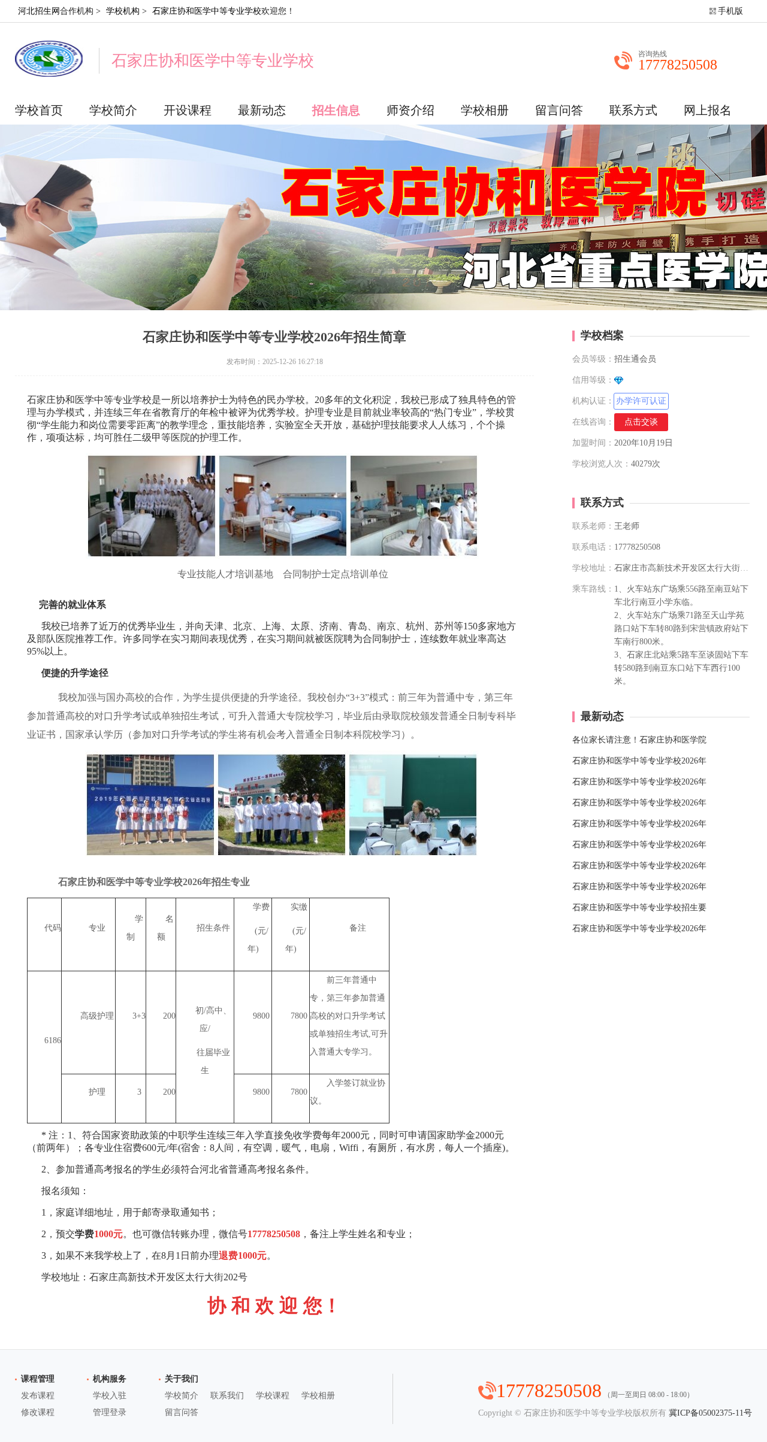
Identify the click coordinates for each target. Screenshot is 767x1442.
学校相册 (485, 110)
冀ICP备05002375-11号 (710, 1412)
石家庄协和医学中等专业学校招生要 (639, 907)
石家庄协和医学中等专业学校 (206, 11)
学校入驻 (109, 1395)
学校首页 (39, 110)
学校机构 (123, 11)
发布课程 (38, 1395)
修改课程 (38, 1412)
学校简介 (113, 110)
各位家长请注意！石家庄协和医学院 (639, 739)
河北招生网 (39, 11)
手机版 (730, 11)
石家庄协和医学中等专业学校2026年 (639, 760)
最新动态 (262, 110)
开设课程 (188, 110)
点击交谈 (641, 421)
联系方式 (633, 110)
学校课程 (272, 1395)
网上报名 (708, 110)
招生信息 (336, 110)
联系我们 (227, 1395)
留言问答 (559, 110)
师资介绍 (410, 110)
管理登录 (109, 1412)
